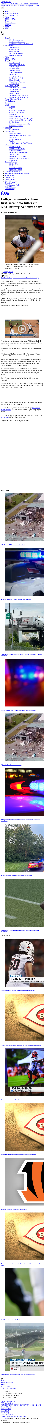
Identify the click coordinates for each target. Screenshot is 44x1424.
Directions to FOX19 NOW (18, 152)
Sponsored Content (15, 170)
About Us (8, 28)
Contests (12, 166)
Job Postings (13, 160)
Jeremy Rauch (8, 272)
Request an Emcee (15, 150)
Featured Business (11, 162)
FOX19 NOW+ (10, 19)
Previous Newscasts (16, 53)
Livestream (9, 46)
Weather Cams (14, 91)
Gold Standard (14, 51)
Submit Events (14, 154)
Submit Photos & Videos (13, 99)
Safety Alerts (13, 74)
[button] (9, 38)
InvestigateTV (10, 183)
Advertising (5, 1413)
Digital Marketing (11, 187)
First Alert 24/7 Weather (17, 88)
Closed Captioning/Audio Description (13, 1416)
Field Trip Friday (15, 133)
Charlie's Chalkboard (16, 112)
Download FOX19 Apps (17, 156)
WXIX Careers (6, 1386)
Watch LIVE (9, 11)
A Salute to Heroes (27, 4)
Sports (7, 27)
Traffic (11, 141)
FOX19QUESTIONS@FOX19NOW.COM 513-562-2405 (21, 1405)
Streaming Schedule (12, 15)
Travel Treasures (11, 5)
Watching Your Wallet (12, 185)
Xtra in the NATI (15, 4)
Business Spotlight (15, 168)
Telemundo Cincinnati (12, 171)
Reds (11, 109)
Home (7, 38)
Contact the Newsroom (8, 1388)
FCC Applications (7, 1403)
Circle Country (10, 179)
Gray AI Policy (10, 189)
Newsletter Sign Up (16, 40)
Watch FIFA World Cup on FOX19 (21, 44)
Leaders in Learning (23, 5)
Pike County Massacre (17, 65)
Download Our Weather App (19, 97)
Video (7, 17)
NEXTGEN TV (15, 147)
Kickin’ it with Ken (15, 139)
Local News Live (11, 181)
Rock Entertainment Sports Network (17, 173)
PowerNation (9, 175)
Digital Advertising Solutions (19, 158)
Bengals (8, 25)
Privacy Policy (6, 1409)
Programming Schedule (17, 42)
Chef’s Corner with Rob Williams (20, 143)
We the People (14, 67)
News (7, 21)
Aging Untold (35, 5)
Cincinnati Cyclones (16, 126)
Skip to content (6, 2)
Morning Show (10, 131)
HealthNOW (5, 4)
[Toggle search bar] (2, 32)
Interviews (12, 137)
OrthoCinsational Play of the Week (21, 120)
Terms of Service (6, 1407)
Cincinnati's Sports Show (17, 110)
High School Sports (16, 116)
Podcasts (8, 128)
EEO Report (5, 1411)
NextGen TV (9, 177)
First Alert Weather (11, 13)
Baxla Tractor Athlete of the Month (21, 118)
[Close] (2, 34)
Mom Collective (14, 80)
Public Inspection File (8, 1401)
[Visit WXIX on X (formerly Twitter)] (4, 194)
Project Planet (14, 93)
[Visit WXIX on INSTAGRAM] (7, 194)
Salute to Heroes (15, 68)
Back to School (10, 23)
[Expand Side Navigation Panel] (2, 8)
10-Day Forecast (15, 89)
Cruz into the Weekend (17, 82)
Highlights (12, 114)
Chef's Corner (14, 49)
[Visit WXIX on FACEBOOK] (2, 194)
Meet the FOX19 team (17, 149)
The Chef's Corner (15, 72)
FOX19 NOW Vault (16, 78)
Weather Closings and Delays (19, 95)
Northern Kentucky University (19, 124)
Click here (4, 1418)
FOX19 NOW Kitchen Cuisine (20, 135)
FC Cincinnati (14, 122)
